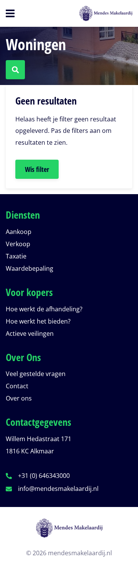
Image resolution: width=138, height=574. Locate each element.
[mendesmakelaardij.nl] (69, 532)
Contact (17, 386)
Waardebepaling (29, 268)
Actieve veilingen (30, 333)
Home (94, 13)
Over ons (19, 398)
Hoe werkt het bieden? (38, 321)
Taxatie (16, 256)
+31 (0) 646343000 (44, 475)
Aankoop (18, 231)
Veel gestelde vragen (36, 374)
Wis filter (37, 169)
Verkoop (18, 244)
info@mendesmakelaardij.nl (58, 488)
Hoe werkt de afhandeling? (44, 309)
